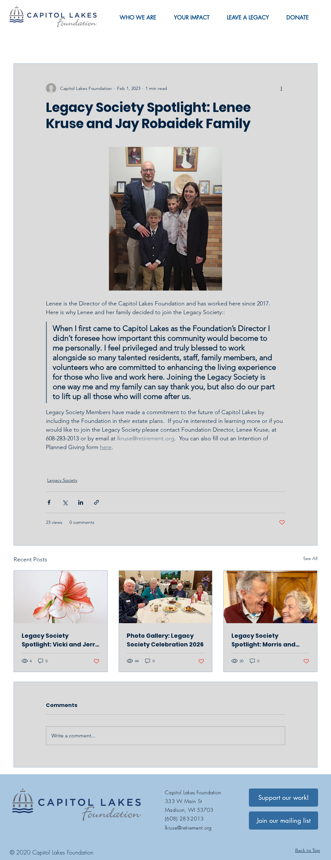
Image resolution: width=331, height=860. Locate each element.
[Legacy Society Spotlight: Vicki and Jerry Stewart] (60, 597)
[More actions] (281, 88)
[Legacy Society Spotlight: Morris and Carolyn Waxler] (270, 597)
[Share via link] (96, 502)
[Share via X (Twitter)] (65, 502)
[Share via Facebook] (49, 502)
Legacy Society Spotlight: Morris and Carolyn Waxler (263, 640)
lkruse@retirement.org (188, 827)
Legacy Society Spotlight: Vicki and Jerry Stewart (60, 640)
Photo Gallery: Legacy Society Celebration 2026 (165, 640)
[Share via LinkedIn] (81, 502)
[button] (138, 17)
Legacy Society (62, 480)
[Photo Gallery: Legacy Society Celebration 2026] (165, 597)
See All (310, 558)
